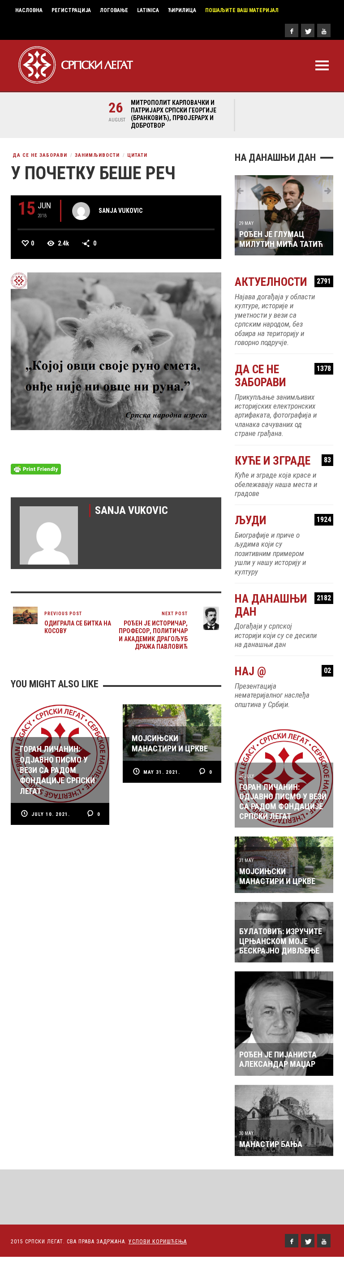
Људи (283, 520)
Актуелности (283, 282)
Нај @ (283, 671)
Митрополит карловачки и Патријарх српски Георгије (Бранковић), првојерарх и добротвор (173, 114)
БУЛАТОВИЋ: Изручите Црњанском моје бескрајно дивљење (280, 941)
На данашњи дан (283, 605)
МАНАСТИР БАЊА (270, 1144)
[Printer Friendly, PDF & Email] (36, 468)
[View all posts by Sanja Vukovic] (81, 211)
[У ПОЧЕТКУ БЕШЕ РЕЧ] (116, 350)
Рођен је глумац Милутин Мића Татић (281, 239)
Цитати (137, 155)
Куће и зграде (283, 460)
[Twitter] (307, 30)
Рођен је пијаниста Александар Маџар (278, 1059)
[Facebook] (291, 30)
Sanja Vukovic (120, 210)
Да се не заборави (40, 155)
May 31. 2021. (161, 772)
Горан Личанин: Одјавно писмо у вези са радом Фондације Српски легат (283, 801)
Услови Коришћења (158, 1241)
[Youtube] (324, 30)
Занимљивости (97, 155)
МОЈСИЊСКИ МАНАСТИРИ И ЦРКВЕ (277, 876)
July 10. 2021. (50, 814)
